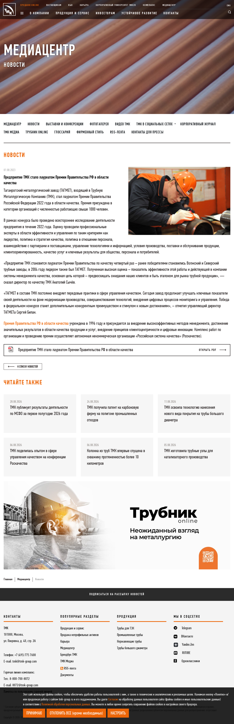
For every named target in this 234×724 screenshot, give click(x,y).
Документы (66, 675)
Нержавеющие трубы (129, 641)
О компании (39, 13)
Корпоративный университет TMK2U (116, 5)
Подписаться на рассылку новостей (116, 594)
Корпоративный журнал (198, 124)
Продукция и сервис (73, 13)
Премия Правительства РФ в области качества (36, 323)
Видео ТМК (122, 124)
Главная (8, 579)
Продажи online (29, 5)
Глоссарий (62, 132)
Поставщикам (53, 5)
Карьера (84, 5)
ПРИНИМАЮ (34, 713)
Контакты (171, 13)
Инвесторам (105, 13)
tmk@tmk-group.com (24, 661)
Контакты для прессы (147, 132)
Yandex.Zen (188, 645)
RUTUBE (186, 653)
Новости (34, 124)
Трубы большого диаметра (132, 648)
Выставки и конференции (65, 124)
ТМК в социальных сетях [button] (154, 124)
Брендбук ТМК (68, 655)
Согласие (113, 699)
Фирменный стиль (90, 132)
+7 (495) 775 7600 (25, 655)
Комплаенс (149, 5)
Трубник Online (37, 132)
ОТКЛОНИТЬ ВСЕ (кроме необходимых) (76, 713)
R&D (70, 5)
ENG (229, 5)
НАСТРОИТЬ (118, 713)
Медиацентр (169, 5)
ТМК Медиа (11, 132)
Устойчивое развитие (139, 13)
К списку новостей (27, 366)
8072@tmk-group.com (25, 685)
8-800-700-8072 (20, 679)
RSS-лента (117, 132)
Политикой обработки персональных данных (65, 704)
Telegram (187, 628)
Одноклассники (191, 661)
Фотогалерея (99, 124)
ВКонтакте (187, 636)
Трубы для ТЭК (125, 628)
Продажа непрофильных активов (79, 635)
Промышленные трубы (130, 635)
